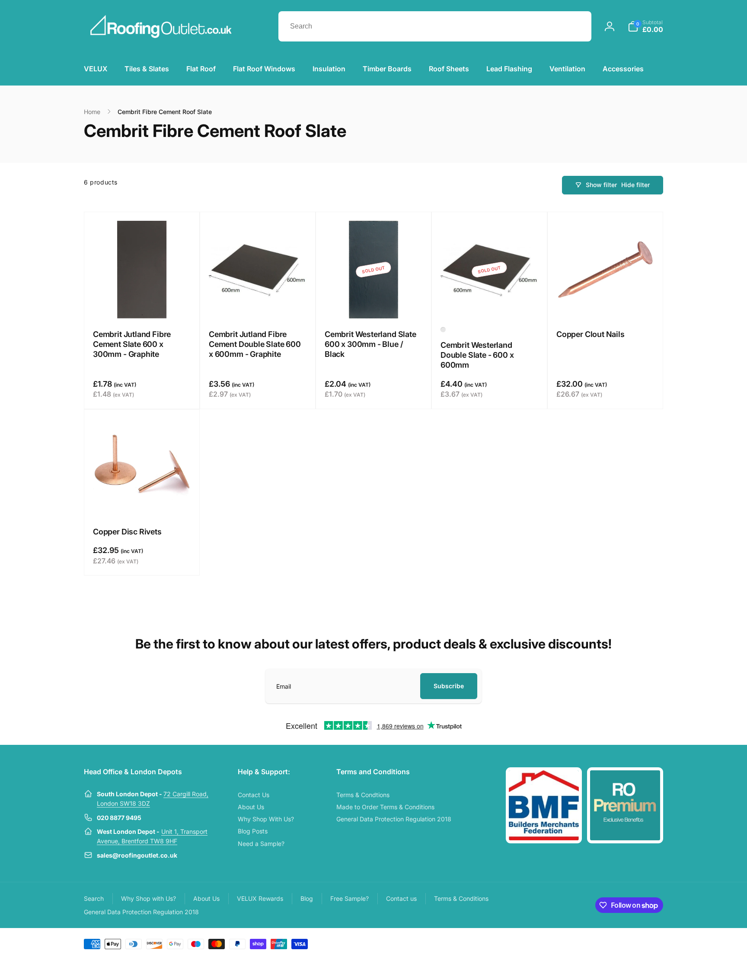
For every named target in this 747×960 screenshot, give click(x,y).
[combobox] (434, 26)
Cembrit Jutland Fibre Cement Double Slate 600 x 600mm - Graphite (255, 344)
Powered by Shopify (642, 943)
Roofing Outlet (605, 943)
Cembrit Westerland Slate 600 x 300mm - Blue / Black (370, 344)
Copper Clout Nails (590, 334)
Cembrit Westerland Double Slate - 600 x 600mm (477, 355)
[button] (645, 26)
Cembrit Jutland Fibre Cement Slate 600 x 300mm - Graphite (132, 344)
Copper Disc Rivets (127, 531)
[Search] (576, 26)
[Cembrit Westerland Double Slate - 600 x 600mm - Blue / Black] (443, 329)
